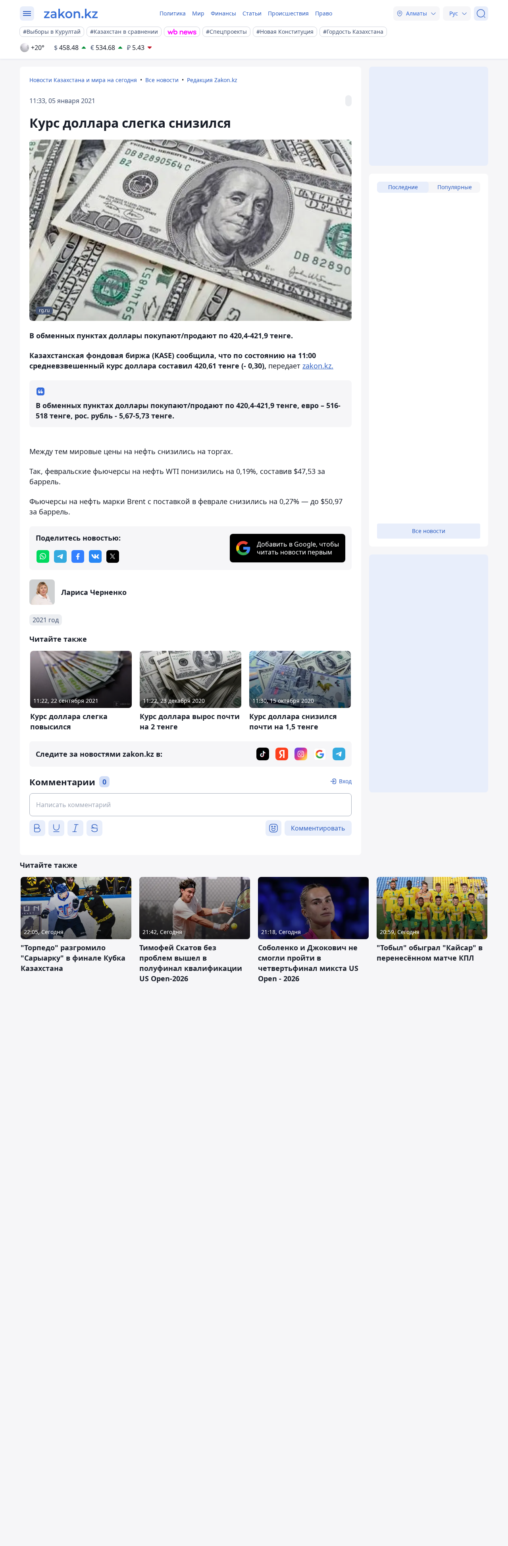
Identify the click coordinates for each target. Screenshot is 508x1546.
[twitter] (113, 556)
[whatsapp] (43, 556)
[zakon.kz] (71, 13)
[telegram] (60, 556)
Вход (345, 781)
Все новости (162, 80)
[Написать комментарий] (190, 804)
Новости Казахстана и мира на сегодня (83, 80)
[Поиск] (481, 13)
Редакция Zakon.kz (212, 80)
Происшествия (288, 13)
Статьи (252, 13)
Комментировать (318, 828)
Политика (173, 13)
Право (323, 13)
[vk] (95, 556)
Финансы (223, 13)
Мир (198, 13)
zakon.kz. (317, 365)
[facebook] (78, 556)
